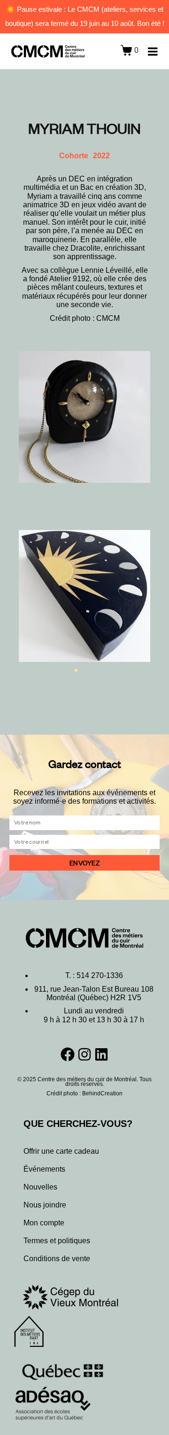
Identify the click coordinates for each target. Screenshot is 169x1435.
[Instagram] (84, 1054)
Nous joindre (44, 1205)
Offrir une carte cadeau (61, 1151)
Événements (44, 1169)
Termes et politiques (56, 1241)
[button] (67, 670)
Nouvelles (40, 1187)
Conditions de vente (56, 1259)
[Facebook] (67, 1054)
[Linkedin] (101, 1054)
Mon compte (43, 1223)
